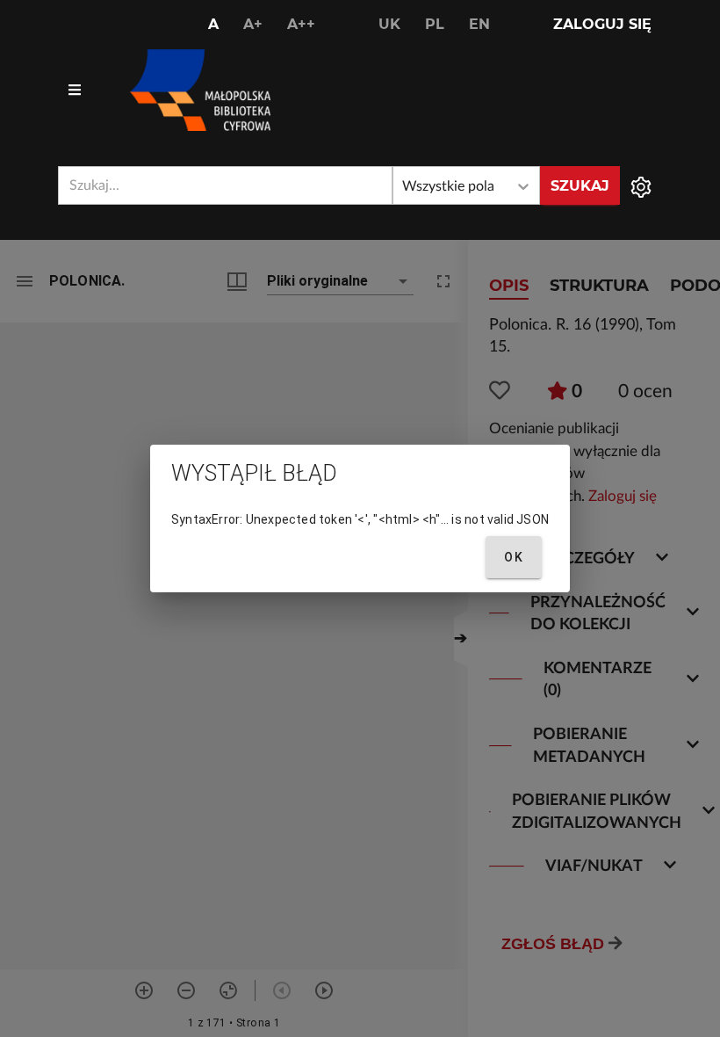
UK (389, 24)
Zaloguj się (602, 24)
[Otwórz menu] (74, 90)
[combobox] (225, 185)
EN (479, 24)
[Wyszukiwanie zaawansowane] (641, 185)
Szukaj (580, 186)
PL (434, 24)
